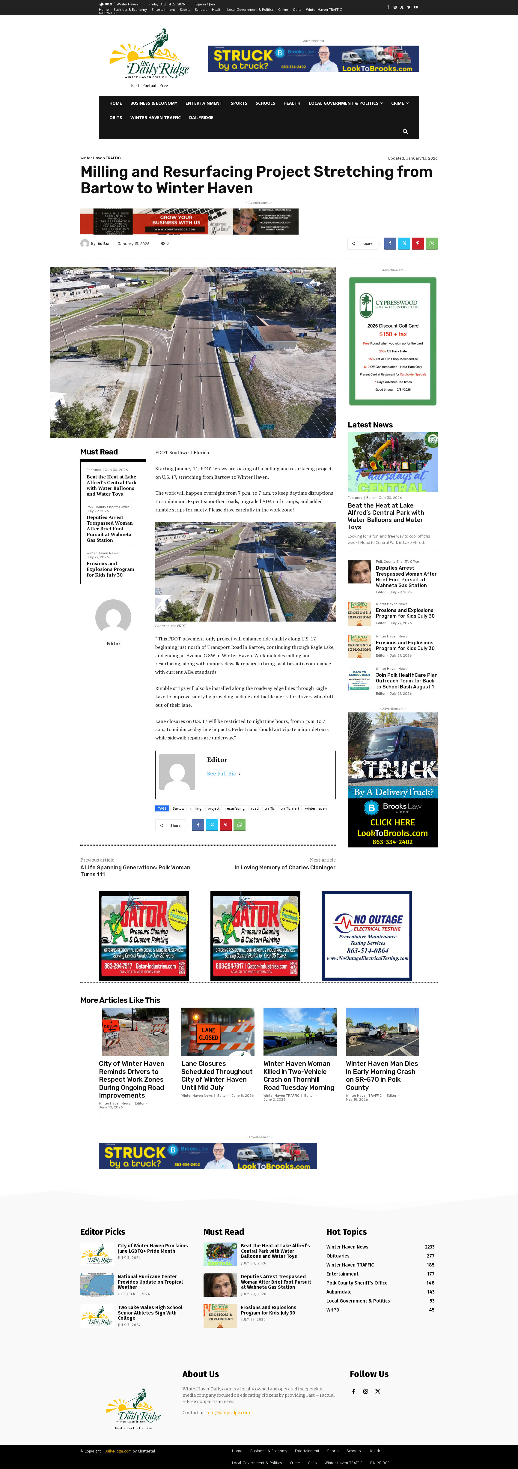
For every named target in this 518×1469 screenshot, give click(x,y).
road (255, 808)
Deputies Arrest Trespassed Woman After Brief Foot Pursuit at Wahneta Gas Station (110, 529)
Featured (94, 470)
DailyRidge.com (118, 1451)
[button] (405, 132)
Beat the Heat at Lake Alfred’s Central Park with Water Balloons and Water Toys (111, 485)
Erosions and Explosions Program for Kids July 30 (110, 569)
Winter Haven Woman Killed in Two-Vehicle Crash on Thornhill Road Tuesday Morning (298, 1075)
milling (196, 808)
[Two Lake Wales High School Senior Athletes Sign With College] (97, 1316)
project (213, 808)
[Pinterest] (418, 244)
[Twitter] (402, 7)
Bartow (178, 808)
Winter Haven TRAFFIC (100, 158)
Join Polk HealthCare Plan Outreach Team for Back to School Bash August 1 (407, 680)
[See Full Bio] (239, 773)
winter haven (316, 808)
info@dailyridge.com (228, 1412)
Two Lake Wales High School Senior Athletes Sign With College (150, 1313)
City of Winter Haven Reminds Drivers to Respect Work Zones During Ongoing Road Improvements (131, 1079)
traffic (270, 808)
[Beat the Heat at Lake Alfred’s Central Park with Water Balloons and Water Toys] (393, 462)
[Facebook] (388, 7)
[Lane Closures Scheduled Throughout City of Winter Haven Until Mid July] (218, 1032)
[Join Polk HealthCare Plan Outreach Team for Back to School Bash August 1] (359, 679)
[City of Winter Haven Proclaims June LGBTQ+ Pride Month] (97, 1254)
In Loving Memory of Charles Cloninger (285, 867)
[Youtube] (415, 7)
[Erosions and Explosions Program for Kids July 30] (359, 614)
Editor (103, 243)
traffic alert (290, 808)
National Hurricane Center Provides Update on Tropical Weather (150, 1282)
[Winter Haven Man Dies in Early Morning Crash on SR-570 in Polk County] (382, 1032)
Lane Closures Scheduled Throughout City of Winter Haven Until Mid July (217, 1075)
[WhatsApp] (432, 244)
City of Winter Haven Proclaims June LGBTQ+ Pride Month (153, 1248)
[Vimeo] (408, 7)
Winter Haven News (102, 553)
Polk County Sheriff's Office (108, 507)
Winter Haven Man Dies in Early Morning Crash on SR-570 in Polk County (382, 1075)
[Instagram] (395, 7)
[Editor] (85, 243)
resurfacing (235, 808)
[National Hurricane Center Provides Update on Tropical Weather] (97, 1285)
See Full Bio (221, 773)
